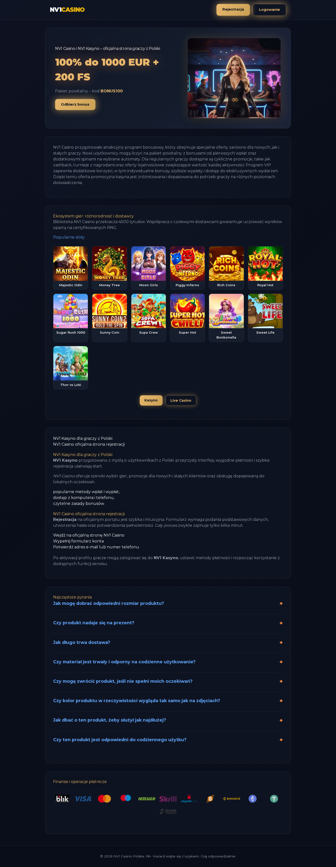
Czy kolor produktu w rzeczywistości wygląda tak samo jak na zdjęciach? (136, 700)
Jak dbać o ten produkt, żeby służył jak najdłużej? (109, 720)
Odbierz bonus (75, 104)
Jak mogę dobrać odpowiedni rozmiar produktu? (108, 603)
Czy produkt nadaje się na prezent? (93, 622)
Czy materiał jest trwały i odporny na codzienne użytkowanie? (124, 661)
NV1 (67, 9)
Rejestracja (233, 9)
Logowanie (269, 9)
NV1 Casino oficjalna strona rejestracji (89, 444)
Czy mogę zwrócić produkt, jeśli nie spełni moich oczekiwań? (123, 681)
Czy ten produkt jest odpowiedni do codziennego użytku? (119, 739)
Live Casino (180, 400)
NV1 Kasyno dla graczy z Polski (82, 438)
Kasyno (151, 400)
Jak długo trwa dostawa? (81, 642)
